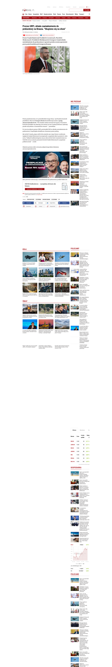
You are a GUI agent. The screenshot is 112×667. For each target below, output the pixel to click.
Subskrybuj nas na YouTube (31, 35)
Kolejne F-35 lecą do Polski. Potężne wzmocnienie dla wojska (29, 264)
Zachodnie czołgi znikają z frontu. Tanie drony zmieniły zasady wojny (45, 347)
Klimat (86, 17)
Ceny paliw (44, 20)
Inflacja (68, 17)
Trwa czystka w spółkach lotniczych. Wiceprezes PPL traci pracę (29, 279)
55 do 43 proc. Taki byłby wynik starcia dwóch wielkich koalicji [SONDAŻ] (62, 295)
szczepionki (54, 199)
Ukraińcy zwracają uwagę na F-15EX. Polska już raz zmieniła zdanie (62, 264)
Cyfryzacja (58, 17)
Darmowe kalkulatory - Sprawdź (34, 189)
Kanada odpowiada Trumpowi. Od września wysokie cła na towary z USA (62, 347)
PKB (40, 17)
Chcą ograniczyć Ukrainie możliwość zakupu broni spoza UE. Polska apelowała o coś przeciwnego (62, 316)
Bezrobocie (80, 17)
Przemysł (45, 17)
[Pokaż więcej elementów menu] (89, 14)
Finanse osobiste (36, 20)
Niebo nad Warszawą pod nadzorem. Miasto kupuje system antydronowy (45, 279)
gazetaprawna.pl (81, 7)
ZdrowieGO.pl (68, 7)
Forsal (24, 23)
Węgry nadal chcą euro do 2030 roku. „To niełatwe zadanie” (30, 346)
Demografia (51, 17)
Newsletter (74, 7)
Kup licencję (39, 194)
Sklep (88, 7)
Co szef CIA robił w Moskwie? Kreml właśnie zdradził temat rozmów (30, 331)
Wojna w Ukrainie (53, 20)
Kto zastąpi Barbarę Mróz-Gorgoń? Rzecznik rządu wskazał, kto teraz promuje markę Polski (61, 279)
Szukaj (87, 10)
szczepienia (38, 199)
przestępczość (30, 199)
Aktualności (34, 17)
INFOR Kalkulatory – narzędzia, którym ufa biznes (40, 185)
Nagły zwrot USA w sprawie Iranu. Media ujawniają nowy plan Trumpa (61, 331)
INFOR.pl (48, 7)
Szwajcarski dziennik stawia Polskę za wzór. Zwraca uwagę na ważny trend (46, 316)
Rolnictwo (74, 17)
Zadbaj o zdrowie (62, 20)
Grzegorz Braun (46, 199)
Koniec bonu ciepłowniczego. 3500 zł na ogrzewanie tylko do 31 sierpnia (30, 295)
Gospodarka (26, 17)
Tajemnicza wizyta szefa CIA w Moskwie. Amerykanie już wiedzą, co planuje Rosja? (46, 331)
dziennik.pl (54, 7)
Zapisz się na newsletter (48, 35)
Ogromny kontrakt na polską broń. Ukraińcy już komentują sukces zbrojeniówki (46, 295)
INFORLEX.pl (61, 7)
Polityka (63, 17)
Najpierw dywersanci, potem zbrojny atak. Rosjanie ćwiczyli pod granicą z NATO (30, 316)
